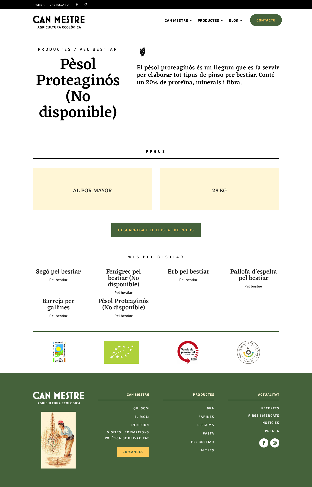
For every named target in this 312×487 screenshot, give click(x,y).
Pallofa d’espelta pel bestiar (253, 275)
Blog (233, 20)
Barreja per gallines (58, 304)
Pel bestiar (99, 49)
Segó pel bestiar (58, 272)
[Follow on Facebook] (76, 4)
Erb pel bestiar (188, 272)
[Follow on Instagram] (85, 4)
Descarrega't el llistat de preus (156, 230)
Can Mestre (176, 20)
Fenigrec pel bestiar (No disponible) (123, 278)
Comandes (133, 452)
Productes (208, 20)
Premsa (39, 4)
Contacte (265, 20)
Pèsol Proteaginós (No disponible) (123, 304)
